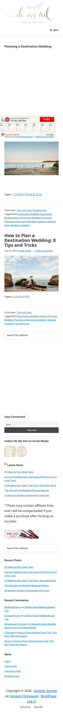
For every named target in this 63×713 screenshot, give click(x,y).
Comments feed (12, 671)
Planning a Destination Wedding (20, 221)
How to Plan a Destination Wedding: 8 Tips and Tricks (30, 240)
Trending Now (40, 210)
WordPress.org (11, 676)
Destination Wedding (28, 214)
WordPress (48, 696)
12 (37, 194)
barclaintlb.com (12, 615)
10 (30, 194)
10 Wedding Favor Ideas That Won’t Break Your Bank (30, 485)
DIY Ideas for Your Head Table (18, 471)
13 (40, 194)
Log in (7, 661)
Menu (56, 29)
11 (34, 194)
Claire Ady (9, 632)
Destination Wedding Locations (35, 217)
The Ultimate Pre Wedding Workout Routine (26, 490)
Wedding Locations (20, 225)
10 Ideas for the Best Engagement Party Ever (26, 495)
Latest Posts (15, 465)
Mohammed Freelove (14, 624)
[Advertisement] (31, 86)
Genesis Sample (45, 690)
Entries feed (10, 666)
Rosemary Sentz (12, 607)
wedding (42, 221)
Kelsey (7, 641)
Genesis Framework (24, 696)
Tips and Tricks (24, 210)
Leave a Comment (44, 250)
